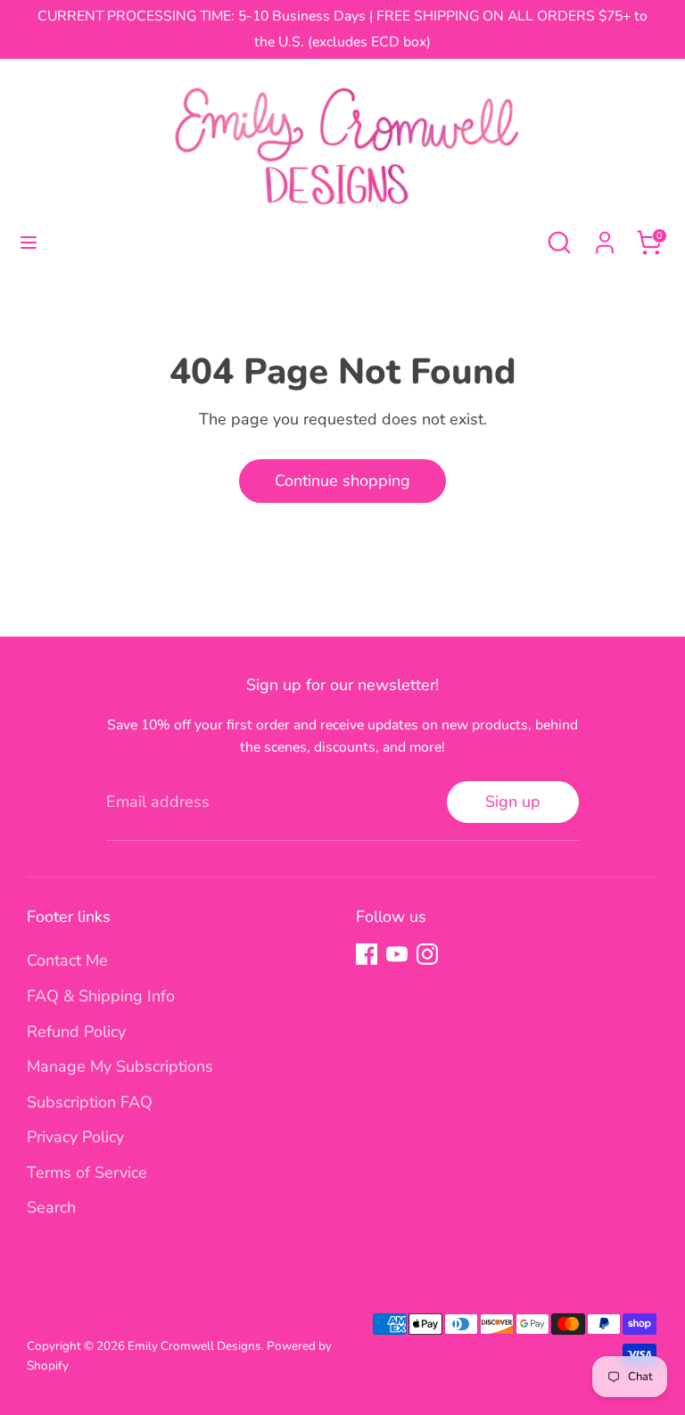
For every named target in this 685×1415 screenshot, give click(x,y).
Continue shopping (342, 480)
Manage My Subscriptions (120, 1066)
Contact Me (67, 960)
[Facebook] (366, 954)
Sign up (513, 801)
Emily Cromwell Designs (194, 1345)
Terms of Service (87, 1172)
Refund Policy (76, 1031)
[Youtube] (397, 954)
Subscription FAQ (90, 1102)
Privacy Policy (75, 1137)
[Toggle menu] (28, 243)
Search (51, 1207)
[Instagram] (427, 954)
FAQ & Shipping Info (101, 996)
